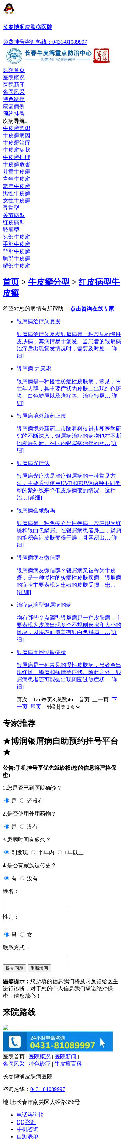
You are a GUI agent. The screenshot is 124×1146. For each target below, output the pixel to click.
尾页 (35, 707)
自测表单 (28, 1136)
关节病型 (14, 215)
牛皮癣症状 (16, 150)
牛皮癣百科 (68, 1064)
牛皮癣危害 (16, 164)
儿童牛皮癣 (16, 172)
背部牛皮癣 (16, 251)
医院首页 (14, 70)
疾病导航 (14, 121)
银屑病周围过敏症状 (41, 652)
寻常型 (11, 208)
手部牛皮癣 (16, 244)
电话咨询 (30, 1115)
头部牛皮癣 (16, 237)
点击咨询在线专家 (92, 309)
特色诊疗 (14, 99)
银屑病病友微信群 (39, 558)
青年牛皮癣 (16, 179)
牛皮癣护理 (16, 157)
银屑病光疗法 (33, 463)
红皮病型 (14, 222)
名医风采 (14, 92)
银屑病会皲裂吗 (36, 510)
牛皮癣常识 (16, 128)
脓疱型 (11, 230)
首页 (11, 281)
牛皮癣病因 (16, 135)
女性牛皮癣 (16, 201)
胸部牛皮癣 (16, 258)
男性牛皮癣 (16, 193)
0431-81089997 (47, 1089)
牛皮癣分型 (49, 281)
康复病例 (14, 106)
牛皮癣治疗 (16, 143)
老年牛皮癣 (16, 186)
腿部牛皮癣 (16, 266)
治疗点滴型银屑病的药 (44, 605)
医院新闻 (14, 85)
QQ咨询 (26, 1122)
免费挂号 (14, 42)
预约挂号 (14, 114)
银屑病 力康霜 (34, 369)
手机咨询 (28, 1129)
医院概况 (14, 77)
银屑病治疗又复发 (39, 321)
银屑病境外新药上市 (41, 416)
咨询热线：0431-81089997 (56, 42)
